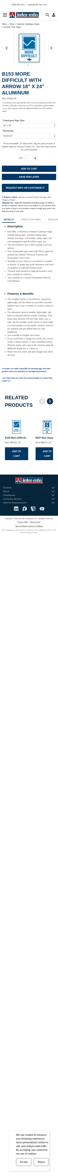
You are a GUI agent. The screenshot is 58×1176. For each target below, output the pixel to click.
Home (4, 24)
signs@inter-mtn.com (37, 4)
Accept (24, 1162)
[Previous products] (42, 401)
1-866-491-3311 (18, 4)
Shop (12, 24)
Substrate (7, 130)
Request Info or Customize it (25, 187)
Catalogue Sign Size (13, 120)
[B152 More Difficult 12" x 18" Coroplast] (16, 424)
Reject (41, 1162)
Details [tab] (9, 219)
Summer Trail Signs (12, 27)
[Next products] (50, 401)
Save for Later (29, 177)
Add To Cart (29, 168)
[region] (29, 438)
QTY (21, 158)
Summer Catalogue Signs (28, 24)
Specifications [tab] (31, 219)
